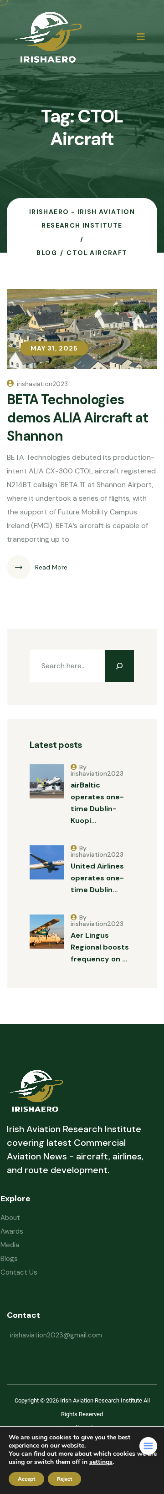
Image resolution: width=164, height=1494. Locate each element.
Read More (51, 567)
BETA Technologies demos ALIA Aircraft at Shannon (77, 418)
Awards (11, 1231)
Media (9, 1245)
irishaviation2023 (42, 384)
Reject (64, 1479)
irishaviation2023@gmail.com (56, 1335)
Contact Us (18, 1272)
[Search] (119, 666)
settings (101, 1462)
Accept (26, 1479)
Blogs (9, 1258)
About (10, 1217)
